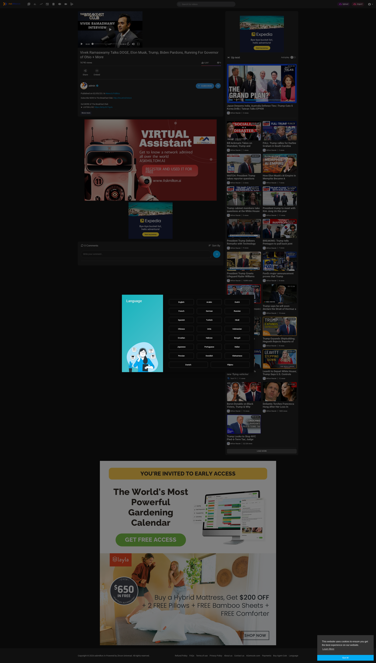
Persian (181, 356)
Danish (188, 365)
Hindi (237, 320)
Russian (237, 311)
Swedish (209, 356)
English (181, 302)
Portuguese (209, 347)
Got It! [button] (345, 658)
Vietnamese (237, 356)
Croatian (181, 338)
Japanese (181, 347)
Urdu (209, 329)
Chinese (181, 329)
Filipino (230, 365)
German (209, 311)
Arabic (209, 302)
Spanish (181, 320)
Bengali (237, 338)
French (181, 311)
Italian (237, 347)
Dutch (237, 302)
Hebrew (209, 338)
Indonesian (237, 329)
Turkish (209, 320)
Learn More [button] (328, 649)
